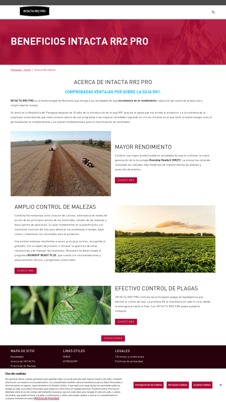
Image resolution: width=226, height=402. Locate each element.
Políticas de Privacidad (47, 399)
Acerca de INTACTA (23, 361)
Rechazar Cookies (177, 385)
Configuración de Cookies (148, 385)
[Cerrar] (220, 385)
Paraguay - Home (21, 70)
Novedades (17, 357)
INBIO (66, 357)
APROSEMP (70, 361)
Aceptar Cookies (202, 385)
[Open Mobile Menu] (11, 12)
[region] (113, 385)
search (213, 12)
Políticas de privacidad (129, 361)
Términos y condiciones (129, 357)
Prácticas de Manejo (23, 366)
